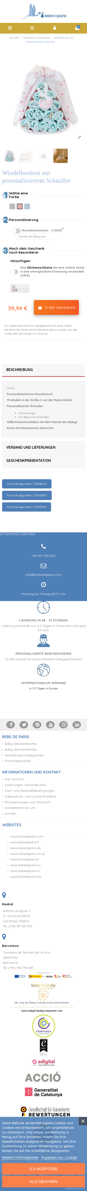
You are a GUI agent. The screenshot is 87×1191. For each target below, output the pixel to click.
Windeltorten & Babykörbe (24, 755)
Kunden (10, 813)
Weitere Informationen (20, 1157)
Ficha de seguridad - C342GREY (27, 495)
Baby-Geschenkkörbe (21, 744)
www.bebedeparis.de (25, 848)
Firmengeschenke (18, 761)
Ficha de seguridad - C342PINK (26, 507)
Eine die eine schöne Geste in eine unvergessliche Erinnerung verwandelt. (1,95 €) (52, 271)
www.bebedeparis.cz (25, 871)
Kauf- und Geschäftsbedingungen (30, 790)
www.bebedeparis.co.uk (27, 854)
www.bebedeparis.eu (25, 865)
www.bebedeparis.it (24, 859)
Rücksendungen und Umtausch (27, 802)
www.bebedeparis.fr (24, 842)
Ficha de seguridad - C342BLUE (27, 483)
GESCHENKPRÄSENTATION (28, 460)
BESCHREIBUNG (19, 370)
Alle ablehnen (43, 1181)
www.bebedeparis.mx (25, 876)
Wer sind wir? (14, 779)
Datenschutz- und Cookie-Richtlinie (30, 796)
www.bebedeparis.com (26, 836)
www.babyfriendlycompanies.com (41, 1010)
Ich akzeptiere (43, 1168)
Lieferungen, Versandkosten (25, 785)
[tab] (43, 370)
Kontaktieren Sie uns (20, 808)
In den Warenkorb (60, 307)
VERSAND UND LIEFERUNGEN (30, 447)
